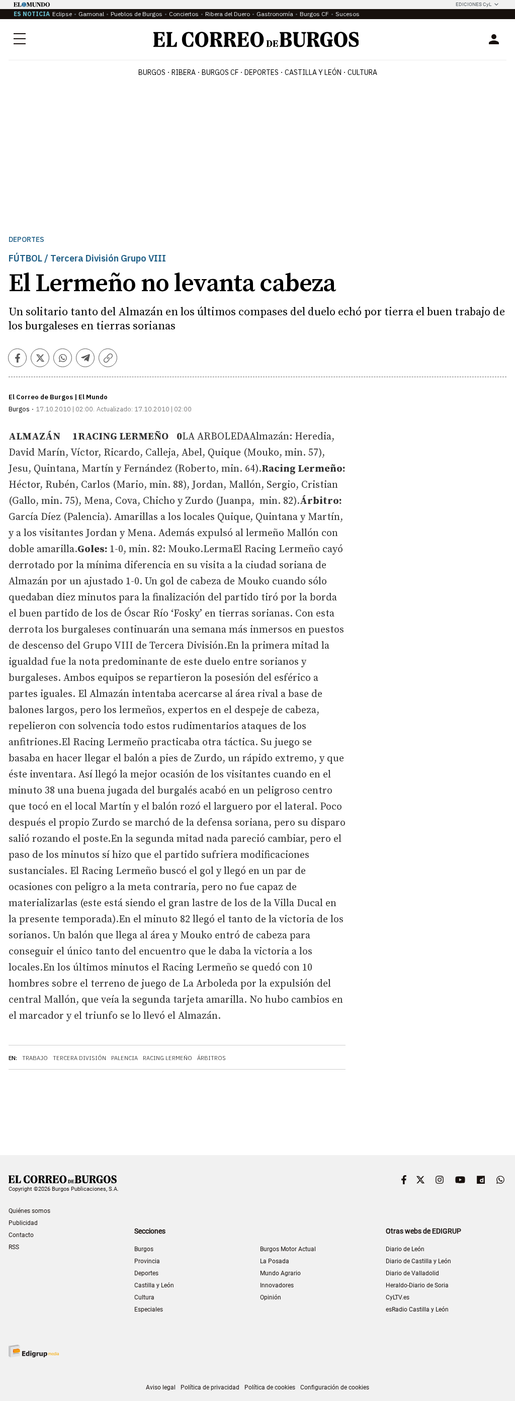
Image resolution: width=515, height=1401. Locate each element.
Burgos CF (314, 14)
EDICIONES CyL (473, 4)
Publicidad (23, 1223)
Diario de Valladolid (412, 1273)
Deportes (26, 239)
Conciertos (184, 14)
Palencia (124, 1058)
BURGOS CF (220, 72)
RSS (14, 1247)
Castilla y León (313, 72)
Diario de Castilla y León (418, 1261)
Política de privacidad (210, 1387)
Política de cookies (269, 1387)
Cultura (362, 72)
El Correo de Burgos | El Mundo (58, 397)
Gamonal (91, 14)
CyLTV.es (397, 1297)
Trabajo (35, 1058)
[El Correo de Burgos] (256, 39)
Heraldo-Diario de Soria (417, 1285)
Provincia (147, 1261)
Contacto (21, 1235)
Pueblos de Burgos (136, 14)
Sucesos (347, 14)
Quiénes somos (29, 1210)
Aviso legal (161, 1387)
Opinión (270, 1297)
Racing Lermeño (167, 1058)
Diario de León (405, 1249)
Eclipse (62, 14)
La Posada (274, 1261)
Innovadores (277, 1285)
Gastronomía (274, 14)
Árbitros (211, 1058)
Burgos (151, 72)
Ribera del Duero (227, 14)
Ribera (183, 72)
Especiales (148, 1309)
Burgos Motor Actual (288, 1249)
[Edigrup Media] (34, 1351)
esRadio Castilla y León (417, 1309)
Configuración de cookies (334, 1387)
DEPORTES (261, 72)
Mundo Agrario (280, 1273)
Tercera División (79, 1058)
